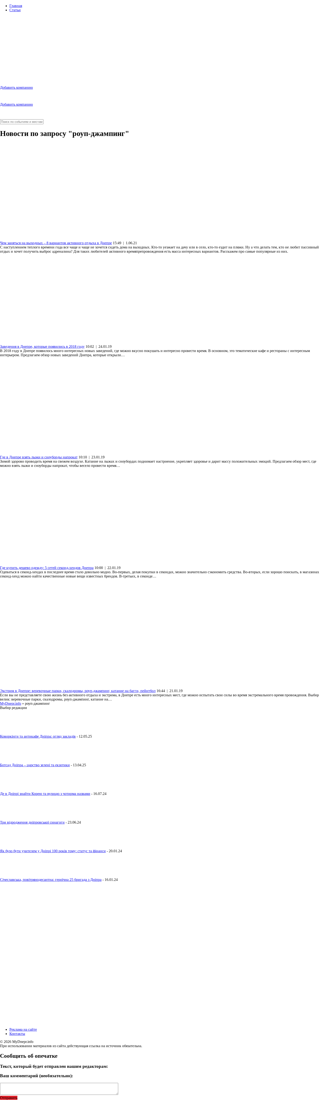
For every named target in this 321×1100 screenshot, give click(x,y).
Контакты (17, 1034)
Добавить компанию (16, 87)
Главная (15, 6)
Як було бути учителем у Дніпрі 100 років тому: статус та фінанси (53, 851)
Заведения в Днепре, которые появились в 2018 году (42, 347)
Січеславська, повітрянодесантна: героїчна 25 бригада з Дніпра (51, 880)
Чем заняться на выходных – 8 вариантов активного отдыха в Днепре (56, 243)
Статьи (15, 10)
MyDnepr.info (10, 703)
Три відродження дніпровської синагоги (32, 822)
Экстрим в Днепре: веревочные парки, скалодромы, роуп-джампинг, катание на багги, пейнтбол (78, 691)
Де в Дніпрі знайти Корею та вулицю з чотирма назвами (45, 794)
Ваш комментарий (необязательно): (36, 1075)
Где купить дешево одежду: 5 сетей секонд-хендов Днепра (47, 568)
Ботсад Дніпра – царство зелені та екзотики (35, 765)
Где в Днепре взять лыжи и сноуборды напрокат (39, 457)
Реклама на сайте (23, 1029)
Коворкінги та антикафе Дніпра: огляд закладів (38, 736)
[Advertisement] (160, 49)
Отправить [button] (8, 1098)
